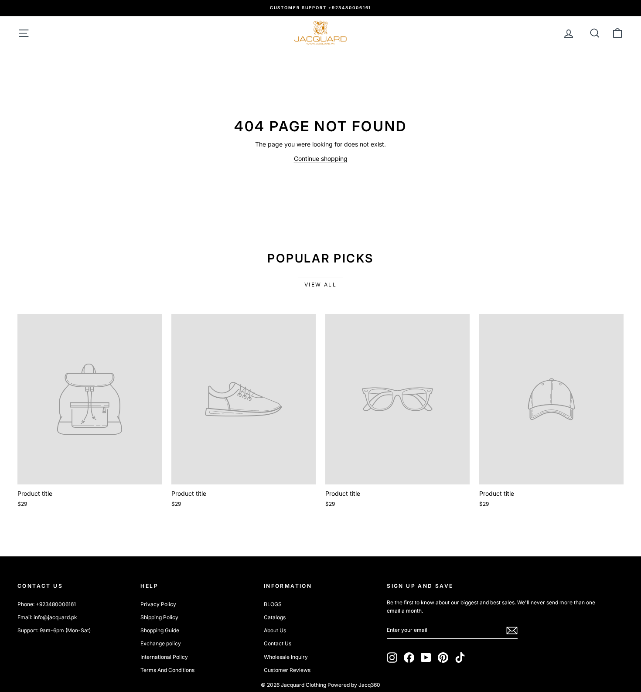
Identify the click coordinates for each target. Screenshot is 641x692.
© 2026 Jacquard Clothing (293, 685)
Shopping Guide (159, 630)
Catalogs (275, 617)
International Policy (164, 657)
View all (320, 284)
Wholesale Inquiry (286, 657)
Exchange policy (160, 643)
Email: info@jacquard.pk (47, 617)
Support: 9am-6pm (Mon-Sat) (54, 630)
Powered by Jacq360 (353, 685)
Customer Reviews (287, 670)
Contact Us (277, 643)
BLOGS (273, 604)
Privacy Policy (158, 604)
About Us (275, 630)
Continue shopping (321, 158)
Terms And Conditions (167, 670)
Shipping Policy (159, 617)
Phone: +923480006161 (46, 604)
